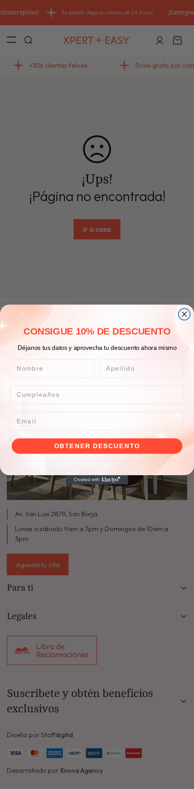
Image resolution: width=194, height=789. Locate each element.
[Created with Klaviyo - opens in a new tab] (97, 480)
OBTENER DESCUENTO (97, 446)
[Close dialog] (184, 314)
